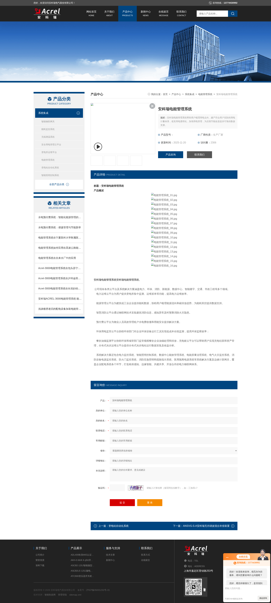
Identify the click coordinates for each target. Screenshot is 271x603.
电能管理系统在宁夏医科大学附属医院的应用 (60, 237)
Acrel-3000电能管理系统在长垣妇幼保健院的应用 (60, 288)
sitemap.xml (75, 594)
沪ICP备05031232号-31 (98, 590)
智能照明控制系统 (50, 175)
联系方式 (145, 555)
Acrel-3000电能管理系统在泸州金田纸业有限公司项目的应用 (60, 278)
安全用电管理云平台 (51, 144)
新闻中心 (146, 13)
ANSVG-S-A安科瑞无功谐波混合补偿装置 (206, 526)
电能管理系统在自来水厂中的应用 (57, 258)
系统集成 (43, 113)
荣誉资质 (40, 560)
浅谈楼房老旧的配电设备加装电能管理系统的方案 (60, 309)
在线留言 (164, 13)
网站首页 (91, 13)
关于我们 (109, 13)
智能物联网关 (48, 121)
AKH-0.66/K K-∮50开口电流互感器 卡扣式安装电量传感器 (82, 560)
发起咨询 (263, 598)
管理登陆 (62, 594)
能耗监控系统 (48, 129)
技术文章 (110, 555)
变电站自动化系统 (50, 167)
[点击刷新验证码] (135, 488)
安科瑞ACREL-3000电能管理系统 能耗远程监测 (60, 298)
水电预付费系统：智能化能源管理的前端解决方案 (60, 217)
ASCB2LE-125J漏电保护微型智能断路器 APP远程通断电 (82, 570)
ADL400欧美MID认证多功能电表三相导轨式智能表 (82, 555)
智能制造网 (50, 594)
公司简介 (40, 555)
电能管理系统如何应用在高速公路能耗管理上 (60, 247)
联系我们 (181, 13)
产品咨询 (171, 154)
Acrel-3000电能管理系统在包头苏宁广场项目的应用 (60, 268)
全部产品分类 (56, 184)
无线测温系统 (48, 137)
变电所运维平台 (49, 152)
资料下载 (40, 565)
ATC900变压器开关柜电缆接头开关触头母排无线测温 (82, 576)
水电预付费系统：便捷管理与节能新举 (59, 227)
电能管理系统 (48, 160)
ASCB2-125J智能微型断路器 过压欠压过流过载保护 (82, 565)
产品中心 (127, 13)
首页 (165, 94)
